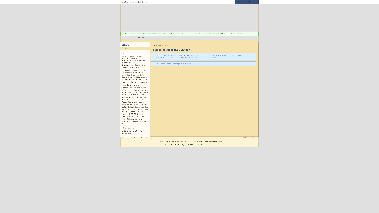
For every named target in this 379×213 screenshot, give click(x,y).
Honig (124, 77)
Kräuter (136, 88)
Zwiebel (143, 121)
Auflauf (139, 56)
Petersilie (136, 100)
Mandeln (125, 92)
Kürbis (130, 90)
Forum (141, 37)
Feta (140, 70)
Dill (129, 68)
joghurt (142, 124)
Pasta (124, 100)
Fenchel (134, 70)
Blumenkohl (135, 58)
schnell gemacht (128, 128)
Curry (124, 68)
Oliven (144, 95)
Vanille (141, 114)
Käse (124, 90)
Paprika (133, 97)
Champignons (128, 65)
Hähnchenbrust (142, 77)
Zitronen (138, 119)
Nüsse (139, 95)
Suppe (133, 111)
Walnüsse (132, 117)
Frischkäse (127, 73)
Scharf (131, 107)
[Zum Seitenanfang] (256, 138)
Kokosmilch (127, 88)
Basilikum (126, 58)
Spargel (133, 109)
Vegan (125, 117)
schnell (134, 126)
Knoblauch (127, 85)
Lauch (142, 90)
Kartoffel (143, 79)
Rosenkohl (125, 104)
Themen (125, 48)
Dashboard (128, 37)
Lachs (136, 90)
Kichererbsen (142, 82)
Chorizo (143, 65)
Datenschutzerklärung (142, 138)
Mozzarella (143, 92)
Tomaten (133, 114)
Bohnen (136, 60)
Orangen (125, 98)
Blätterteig (127, 60)
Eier (134, 67)
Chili (137, 65)
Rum (137, 105)
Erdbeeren (126, 70)
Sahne (143, 104)
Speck (140, 109)
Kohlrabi (137, 85)
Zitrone (130, 119)
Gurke (124, 75)
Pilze (124, 102)
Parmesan (142, 98)
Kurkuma (144, 88)
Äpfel (143, 131)
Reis (136, 102)
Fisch (145, 70)
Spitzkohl (126, 111)
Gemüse (136, 72)
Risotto (141, 102)
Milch (136, 92)
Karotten (133, 79)
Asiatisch (132, 56)
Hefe (142, 75)
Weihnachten (141, 117)
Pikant (144, 100)
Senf (147, 107)
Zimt (124, 119)
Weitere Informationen (206, 58)
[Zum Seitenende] (256, 41)
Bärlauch (132, 63)
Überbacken (126, 133)
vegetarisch (130, 130)
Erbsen (140, 68)
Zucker (135, 122)
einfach (134, 124)
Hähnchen (131, 77)
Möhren (125, 95)
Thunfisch (140, 111)
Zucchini (126, 121)
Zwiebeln (126, 124)
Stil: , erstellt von (189, 145)
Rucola (132, 104)
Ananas (124, 56)
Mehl (131, 92)
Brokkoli (142, 60)
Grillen (144, 73)
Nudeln (132, 94)
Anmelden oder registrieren (134, 2)
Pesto (129, 100)
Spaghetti (125, 109)
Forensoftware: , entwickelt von (189, 141)
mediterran (126, 126)
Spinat (146, 109)
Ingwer (125, 79)
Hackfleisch (133, 75)
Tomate (124, 114)
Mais (146, 90)
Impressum (126, 138)
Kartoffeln (129, 82)
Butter (125, 63)
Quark (130, 102)
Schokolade (139, 107)
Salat (124, 107)
